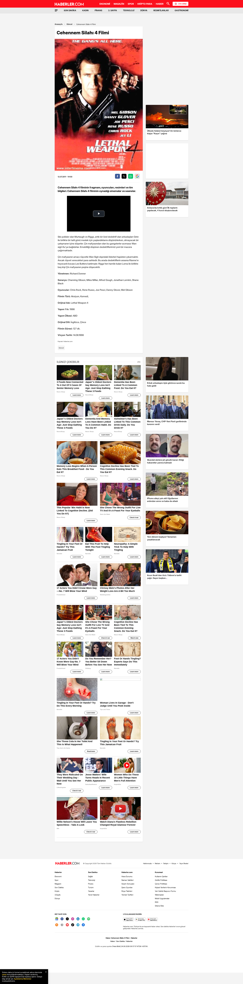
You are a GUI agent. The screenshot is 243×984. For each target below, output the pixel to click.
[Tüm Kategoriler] (56, 10)
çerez (4, 974)
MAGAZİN (119, 4)
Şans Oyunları (127, 887)
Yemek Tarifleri (127, 895)
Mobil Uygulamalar (162, 898)
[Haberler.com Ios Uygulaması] (128, 919)
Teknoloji (91, 880)
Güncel (69, 24)
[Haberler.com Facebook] (62, 919)
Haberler (58, 872)
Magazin (58, 884)
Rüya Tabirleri (127, 891)
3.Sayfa (57, 895)
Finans (90, 884)
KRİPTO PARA (144, 4)
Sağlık (90, 876)
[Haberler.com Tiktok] (73, 925)
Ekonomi (58, 876)
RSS (156, 902)
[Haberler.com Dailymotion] (83, 925)
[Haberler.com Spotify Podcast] (89, 919)
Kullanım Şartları (161, 876)
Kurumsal (159, 872)
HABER (160, 4)
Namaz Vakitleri (128, 880)
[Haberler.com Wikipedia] (62, 925)
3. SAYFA (112, 10)
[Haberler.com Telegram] (78, 925)
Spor (56, 880)
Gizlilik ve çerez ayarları (103, 946)
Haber (112, 941)
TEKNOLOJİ (128, 10)
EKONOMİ (104, 4)
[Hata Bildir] (116, 946)
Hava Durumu (127, 876)
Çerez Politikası (161, 884)
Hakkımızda (147, 863)
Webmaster (159, 895)
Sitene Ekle (159, 906)
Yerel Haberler (93, 895)
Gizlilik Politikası (161, 880)
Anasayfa (59, 24)
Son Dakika (59, 887)
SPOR (131, 4)
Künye (174, 863)
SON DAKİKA (70, 10)
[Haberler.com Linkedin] (78, 919)
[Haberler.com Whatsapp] (83, 919)
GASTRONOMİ (181, 10)
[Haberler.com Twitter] (67, 919)
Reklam (157, 863)
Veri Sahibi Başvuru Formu (165, 891)
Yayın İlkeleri (183, 863)
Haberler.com (127, 872)
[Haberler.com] (67, 863)
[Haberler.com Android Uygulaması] (140, 919)
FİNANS (98, 10)
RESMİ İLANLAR (161, 10)
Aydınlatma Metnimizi (22, 979)
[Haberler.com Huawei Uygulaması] (152, 919)
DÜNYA (143, 10)
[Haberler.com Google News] (57, 919)
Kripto (57, 891)
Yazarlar (91, 891)
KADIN (85, 10)
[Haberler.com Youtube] (67, 925)
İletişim (165, 863)
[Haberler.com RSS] (57, 925)
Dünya (57, 898)
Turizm (91, 887)
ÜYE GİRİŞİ (182, 4)
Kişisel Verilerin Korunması (165, 887)
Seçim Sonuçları (128, 884)
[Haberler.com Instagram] (73, 919)
